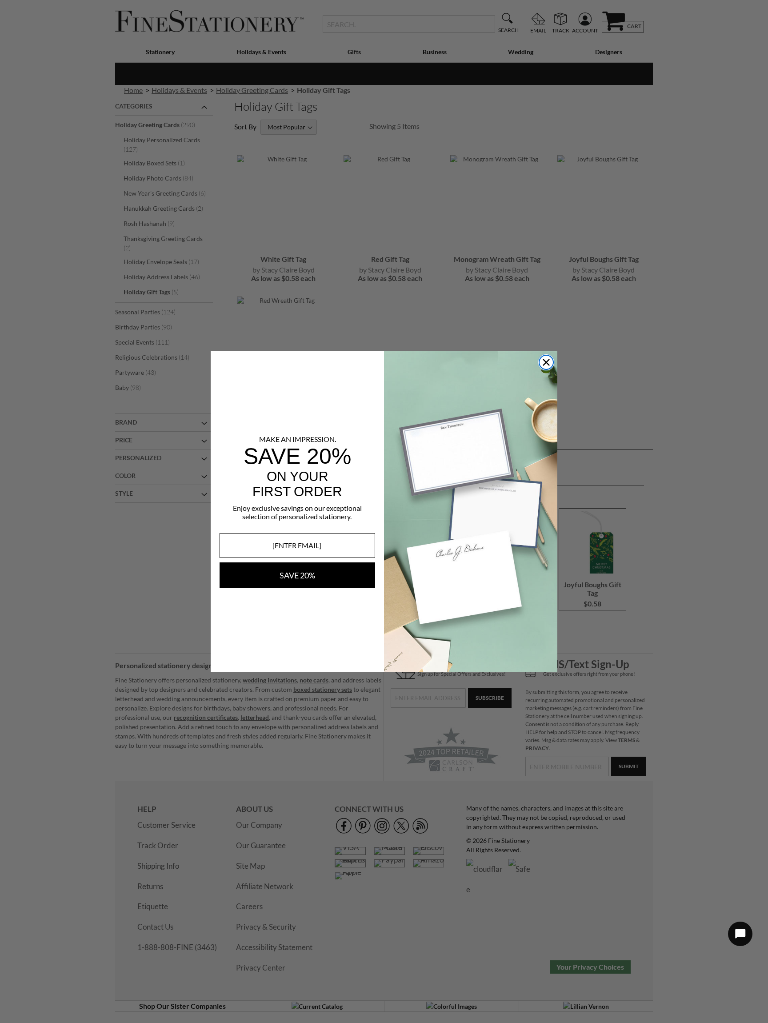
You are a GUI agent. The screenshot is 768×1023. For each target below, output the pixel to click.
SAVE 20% (297, 575)
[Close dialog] (546, 362)
